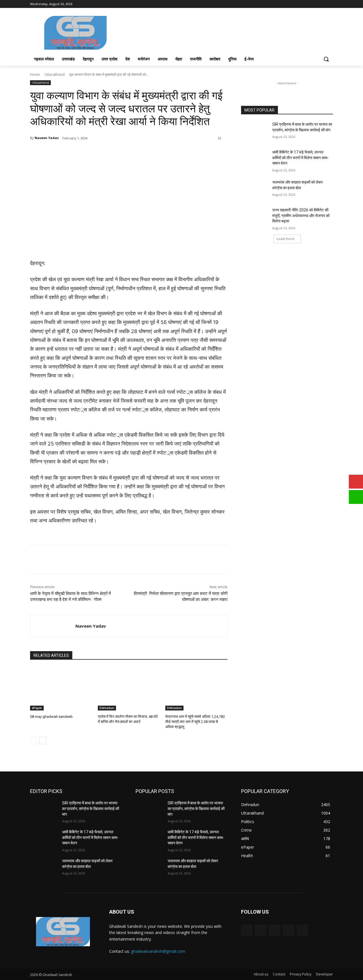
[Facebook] (298, 4)
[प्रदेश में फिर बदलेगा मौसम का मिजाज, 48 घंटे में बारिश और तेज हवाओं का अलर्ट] (129, 688)
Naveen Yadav (47, 138)
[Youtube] (329, 4)
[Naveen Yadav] (52, 626)
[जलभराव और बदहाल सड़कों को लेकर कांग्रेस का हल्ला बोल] (255, 189)
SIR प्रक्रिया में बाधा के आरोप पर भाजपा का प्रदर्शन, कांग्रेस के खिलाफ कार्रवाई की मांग (90, 808)
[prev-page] (33, 740)
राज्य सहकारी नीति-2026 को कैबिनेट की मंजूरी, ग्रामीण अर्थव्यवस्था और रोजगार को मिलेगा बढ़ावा (301, 215)
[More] (123, 152)
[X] (314, 4)
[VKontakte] (302, 930)
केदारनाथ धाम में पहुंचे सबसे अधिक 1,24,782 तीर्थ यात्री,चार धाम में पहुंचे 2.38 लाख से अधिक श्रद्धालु (195, 721)
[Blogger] (246, 930)
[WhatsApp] (110, 152)
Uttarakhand (55, 74)
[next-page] (42, 740)
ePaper (37, 708)
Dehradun (107, 708)
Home (35, 74)
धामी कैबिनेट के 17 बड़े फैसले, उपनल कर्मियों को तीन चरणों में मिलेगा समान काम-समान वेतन (300, 157)
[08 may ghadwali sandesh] (61, 688)
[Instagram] (306, 4)
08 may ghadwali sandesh (51, 716)
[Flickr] (274, 930)
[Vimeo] (321, 4)
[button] (326, 59)
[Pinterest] (97, 152)
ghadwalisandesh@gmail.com (158, 951)
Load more (285, 238)
